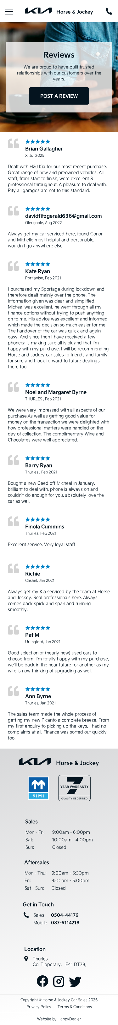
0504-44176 (64, 915)
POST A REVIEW (59, 96)
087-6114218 (65, 922)
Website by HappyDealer (59, 1019)
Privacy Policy (38, 1006)
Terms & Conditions (75, 1006)
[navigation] (9, 11)
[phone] (109, 11)
